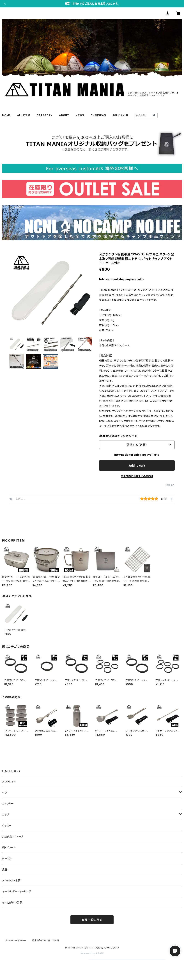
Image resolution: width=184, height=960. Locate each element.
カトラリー (8, 803)
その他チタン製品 (12, 902)
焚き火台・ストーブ (12, 836)
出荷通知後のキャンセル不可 (118, 436)
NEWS (79, 115)
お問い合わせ (120, 115)
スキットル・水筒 (11, 880)
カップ (5, 814)
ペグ (4, 792)
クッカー (7, 825)
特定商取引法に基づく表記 (45, 940)
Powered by (88, 953)
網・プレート (9, 847)
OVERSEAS (98, 115)
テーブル (7, 858)
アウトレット (9, 781)
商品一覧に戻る (92, 920)
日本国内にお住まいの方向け (137, 476)
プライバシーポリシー (15, 940)
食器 (5, 869)
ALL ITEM (23, 115)
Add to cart (137, 465)
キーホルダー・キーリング (16, 891)
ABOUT (64, 115)
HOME (6, 115)
